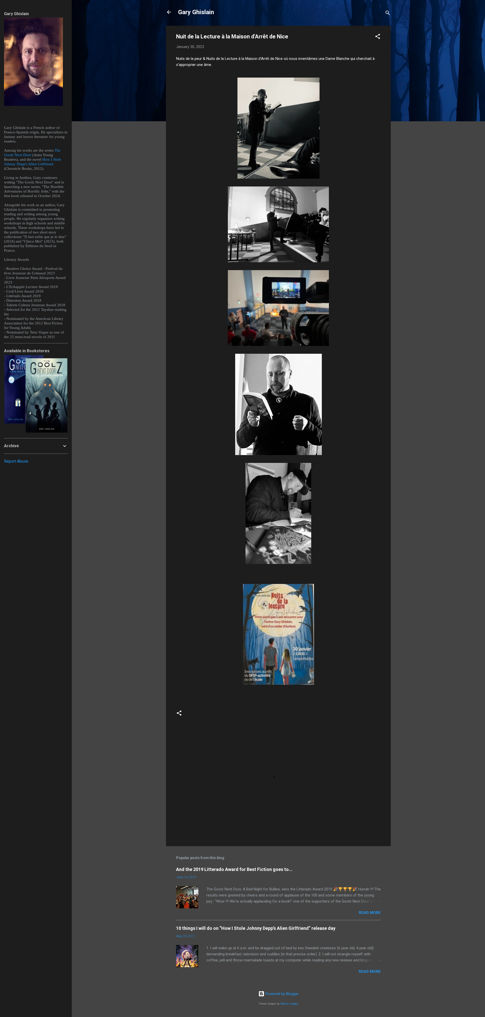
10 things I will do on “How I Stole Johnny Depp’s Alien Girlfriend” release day (255, 928)
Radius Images (289, 1003)
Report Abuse (16, 461)
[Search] (388, 13)
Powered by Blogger (281, 993)
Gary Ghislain (196, 12)
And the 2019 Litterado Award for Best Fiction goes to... (234, 869)
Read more (370, 912)
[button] (378, 37)
